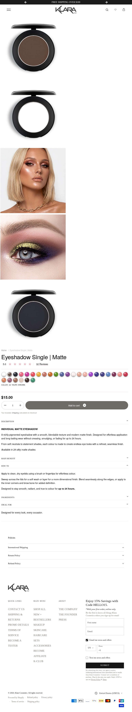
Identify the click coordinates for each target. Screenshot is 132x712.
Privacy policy (46, 697)
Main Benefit (8, 459)
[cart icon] (124, 10)
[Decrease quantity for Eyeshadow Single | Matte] (5, 405)
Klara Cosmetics (21, 693)
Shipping (15, 412)
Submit (104, 665)
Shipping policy (33, 701)
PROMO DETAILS (18, 624)
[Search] (107, 10)
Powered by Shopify (16, 697)
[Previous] (26, 2)
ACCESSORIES (42, 645)
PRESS (62, 619)
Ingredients (7, 497)
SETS (36, 640)
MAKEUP (39, 624)
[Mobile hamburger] (8, 9)
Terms (105, 679)
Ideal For (6, 505)
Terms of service (17, 701)
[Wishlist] (115, 10)
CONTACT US (16, 609)
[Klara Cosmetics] (66, 9)
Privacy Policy (95, 679)
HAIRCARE (40, 635)
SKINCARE (40, 630)
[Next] (106, 2)
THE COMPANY (68, 609)
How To (5, 466)
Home (4, 350)
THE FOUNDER (68, 614)
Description (7, 421)
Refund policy (32, 697)
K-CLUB (38, 661)
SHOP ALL (39, 609)
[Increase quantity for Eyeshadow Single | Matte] (20, 405)
